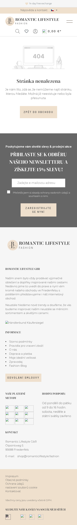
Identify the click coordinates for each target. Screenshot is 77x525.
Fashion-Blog (18, 365)
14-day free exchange (40, 3)
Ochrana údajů (14, 483)
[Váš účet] (35, 31)
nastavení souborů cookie (21, 487)
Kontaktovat (13, 491)
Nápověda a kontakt (33, 10)
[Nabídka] (69, 21)
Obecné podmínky (16, 480)
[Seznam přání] (26, 31)
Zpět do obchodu (38, 112)
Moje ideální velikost (22, 357)
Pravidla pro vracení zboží (26, 345)
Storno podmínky (20, 341)
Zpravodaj (16, 361)
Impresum (11, 476)
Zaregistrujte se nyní (38, 210)
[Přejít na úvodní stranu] (32, 21)
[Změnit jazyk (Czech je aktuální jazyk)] (54, 10)
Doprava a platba (20, 353)
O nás (13, 349)
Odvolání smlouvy (23, 377)
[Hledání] (17, 31)
